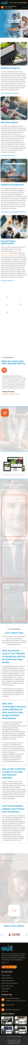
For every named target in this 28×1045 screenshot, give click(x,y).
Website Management (12, 185)
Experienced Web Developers (10, 857)
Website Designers (11, 68)
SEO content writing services (10, 255)
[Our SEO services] (14, 280)
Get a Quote (14, 29)
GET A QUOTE (13, 319)
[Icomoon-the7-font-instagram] (3, 967)
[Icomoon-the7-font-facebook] (7, 967)
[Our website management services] (26, 212)
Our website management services (13, 212)
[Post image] (14, 464)
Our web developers (8, 155)
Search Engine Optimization (8, 242)
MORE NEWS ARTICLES (13, 847)
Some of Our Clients (14, 926)
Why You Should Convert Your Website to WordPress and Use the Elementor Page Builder (13, 656)
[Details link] (21, 457)
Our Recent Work (17, 413)
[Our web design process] (19, 93)
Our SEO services (7, 280)
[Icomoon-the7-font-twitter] (11, 967)
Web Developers (9, 122)
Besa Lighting (12, 471)
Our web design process (9, 93)
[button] (2, 935)
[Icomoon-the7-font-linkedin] (14, 967)
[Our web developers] (16, 155)
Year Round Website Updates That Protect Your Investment (13, 809)
